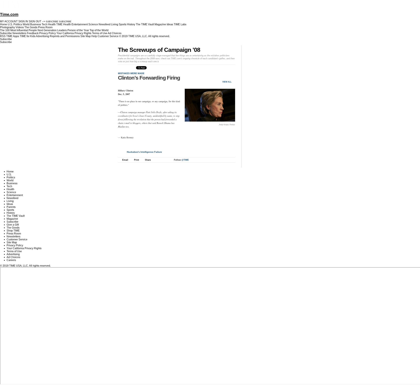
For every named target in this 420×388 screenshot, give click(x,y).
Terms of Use (99, 33)
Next (231, 76)
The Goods (13, 227)
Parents (11, 207)
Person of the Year (78, 30)
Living (10, 201)
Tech (9, 186)
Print (136, 160)
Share (148, 160)
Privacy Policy (47, 33)
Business (12, 183)
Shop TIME (13, 230)
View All (226, 82)
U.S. (9, 174)
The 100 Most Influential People (18, 30)
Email (125, 160)
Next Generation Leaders (52, 30)
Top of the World (99, 30)
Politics (11, 177)
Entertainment (15, 195)
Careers (11, 260)
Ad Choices (115, 33)
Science (11, 192)
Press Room (14, 233)
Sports (10, 210)
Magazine (12, 218)
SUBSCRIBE (52, 21)
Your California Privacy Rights (73, 33)
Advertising (42, 36)
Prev (221, 76)
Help (94, 36)
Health (10, 189)
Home (10, 171)
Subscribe (6, 33)
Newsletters (19, 33)
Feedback (33, 33)
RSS (3, 36)
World (10, 180)
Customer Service (108, 36)
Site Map (85, 36)
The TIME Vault (16, 215)
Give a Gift (13, 224)
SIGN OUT (35, 21)
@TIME (185, 160)
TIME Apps (12, 36)
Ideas (10, 204)
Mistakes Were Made (131, 73)
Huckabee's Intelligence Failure (144, 152)
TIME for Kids (27, 36)
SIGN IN (23, 21)
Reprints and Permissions (65, 36)
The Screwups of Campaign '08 (159, 49)
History (11, 212)
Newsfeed (12, 198)
